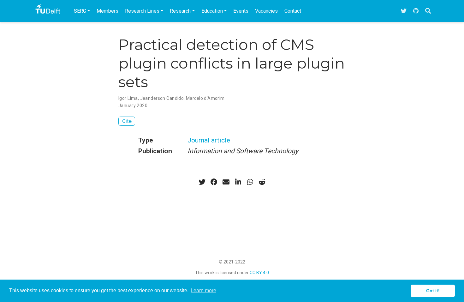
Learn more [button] (203, 290)
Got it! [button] (433, 290)
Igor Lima (128, 98)
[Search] (428, 11)
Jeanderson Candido (162, 98)
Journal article (208, 140)
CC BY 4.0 (259, 272)
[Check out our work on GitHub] (416, 11)
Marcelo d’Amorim (205, 98)
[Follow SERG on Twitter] (404, 11)
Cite (127, 121)
